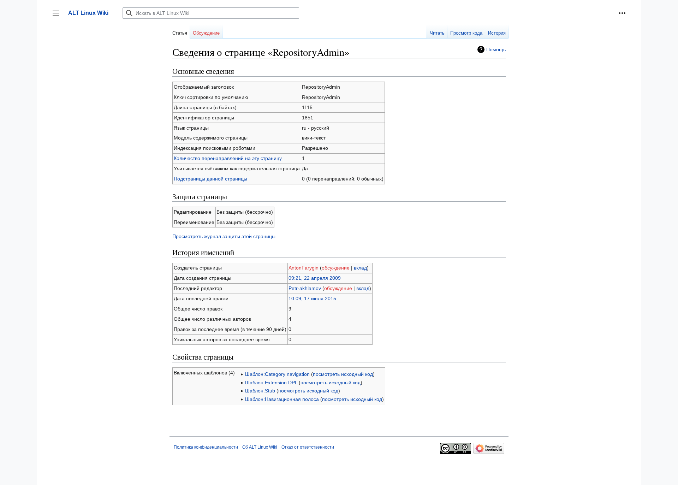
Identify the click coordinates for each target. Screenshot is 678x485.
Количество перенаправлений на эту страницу (228, 158)
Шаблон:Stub (260, 391)
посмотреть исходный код (343, 374)
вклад (360, 268)
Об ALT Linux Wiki (259, 447)
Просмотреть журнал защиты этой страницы (223, 236)
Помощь (496, 49)
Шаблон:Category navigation (277, 374)
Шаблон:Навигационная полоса (282, 399)
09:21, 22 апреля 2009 (315, 278)
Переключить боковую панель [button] (58, 16)
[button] (622, 13)
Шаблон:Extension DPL (271, 382)
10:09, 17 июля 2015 (312, 298)
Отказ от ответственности (307, 447)
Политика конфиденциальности (206, 447)
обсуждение (336, 268)
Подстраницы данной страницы (210, 179)
